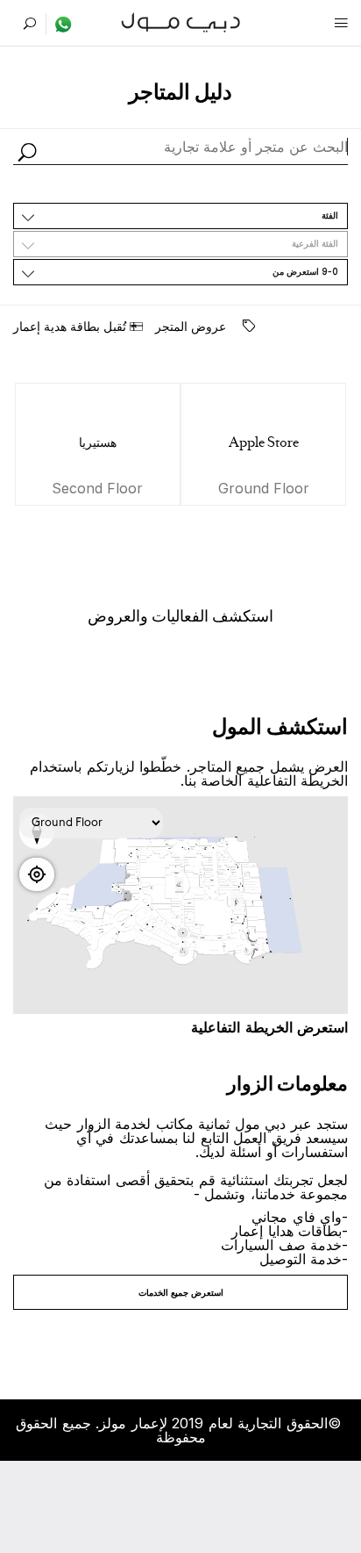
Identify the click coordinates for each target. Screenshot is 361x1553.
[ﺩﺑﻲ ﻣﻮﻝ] (180, 21)
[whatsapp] (59, 23)
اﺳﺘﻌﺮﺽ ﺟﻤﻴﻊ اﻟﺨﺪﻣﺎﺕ (180, 1292)
